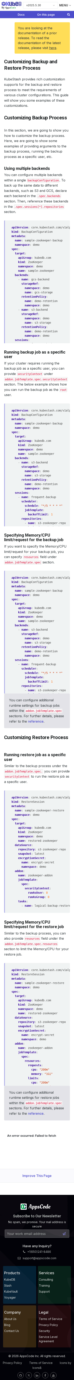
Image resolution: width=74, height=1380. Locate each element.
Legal (43, 1312)
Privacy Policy (12, 1363)
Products (12, 1273)
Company (12, 1312)
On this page (46, 14)
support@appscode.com (39, 1258)
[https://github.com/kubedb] (20, 1375)
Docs (21, 14)
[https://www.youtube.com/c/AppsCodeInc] (53, 1375)
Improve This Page (37, 1176)
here (52, 48)
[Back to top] (65, 1367)
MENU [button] (63, 5)
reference (36, 721)
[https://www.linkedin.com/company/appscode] (37, 1375)
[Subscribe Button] (64, 1234)
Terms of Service (41, 1363)
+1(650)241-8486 (39, 1251)
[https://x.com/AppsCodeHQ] (29, 1375)
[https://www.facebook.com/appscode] (45, 1375)
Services (46, 1273)
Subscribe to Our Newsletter (37, 1216)
